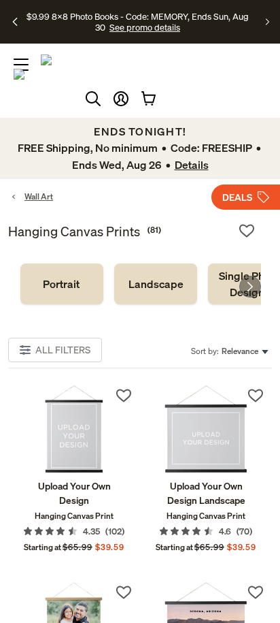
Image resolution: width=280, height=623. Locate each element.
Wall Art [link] (38, 196)
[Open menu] (21, 65)
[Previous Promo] (15, 22)
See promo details (144, 27)
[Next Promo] (267, 22)
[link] (61, 283)
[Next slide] (250, 287)
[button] (120, 98)
